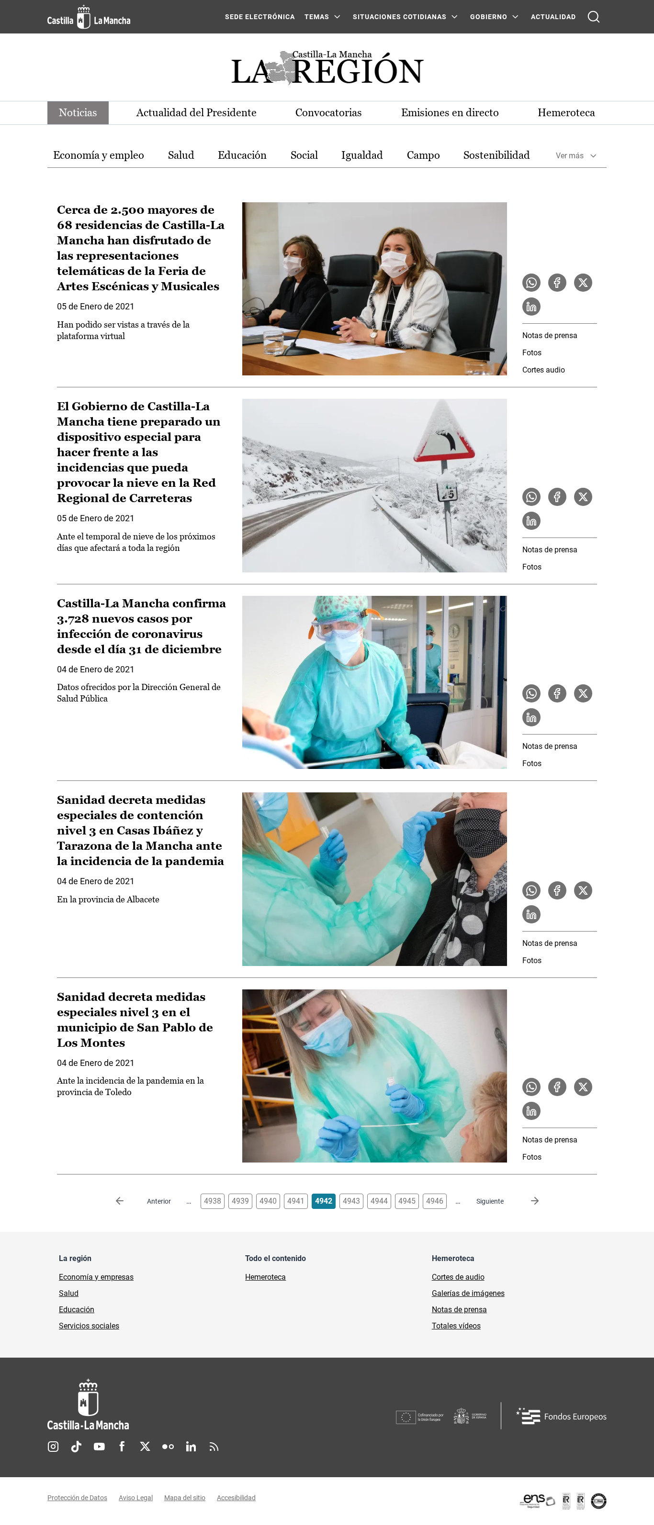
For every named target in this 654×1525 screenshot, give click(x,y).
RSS (214, 1446)
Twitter (145, 1446)
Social (304, 155)
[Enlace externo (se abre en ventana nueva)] (563, 1501)
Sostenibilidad (496, 155)
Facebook (122, 1446)
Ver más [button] (570, 155)
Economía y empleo (98, 155)
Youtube (99, 1446)
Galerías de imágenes (468, 1293)
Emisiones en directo (450, 113)
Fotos (531, 352)
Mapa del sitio (184, 1498)
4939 (240, 1201)
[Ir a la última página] (527, 1201)
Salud (181, 155)
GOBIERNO (488, 17)
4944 (379, 1201)
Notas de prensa (549, 335)
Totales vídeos (456, 1325)
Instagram (53, 1446)
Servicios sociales (89, 1325)
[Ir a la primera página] (127, 1201)
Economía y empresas (96, 1277)
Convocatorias (328, 113)
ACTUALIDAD (553, 17)
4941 (295, 1201)
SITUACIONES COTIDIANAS (400, 17)
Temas (316, 17)
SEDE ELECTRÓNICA (260, 17)
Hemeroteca (566, 113)
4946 (434, 1201)
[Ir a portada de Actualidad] (327, 70)
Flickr (168, 1446)
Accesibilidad (236, 1498)
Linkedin (191, 1446)
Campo (423, 155)
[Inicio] (177, 1404)
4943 (351, 1201)
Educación (242, 155)
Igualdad (362, 155)
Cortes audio (543, 369)
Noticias (78, 113)
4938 (212, 1201)
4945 (407, 1201)
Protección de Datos (77, 1498)
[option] (98, 155)
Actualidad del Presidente (196, 113)
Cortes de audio (458, 1277)
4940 (268, 1201)
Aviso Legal (136, 1498)
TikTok (76, 1446)
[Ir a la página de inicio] (88, 16)
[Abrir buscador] (594, 17)
